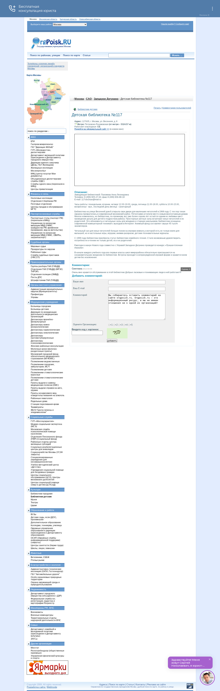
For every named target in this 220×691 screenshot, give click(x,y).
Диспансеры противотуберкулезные (42, 336)
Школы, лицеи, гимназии (43, 548)
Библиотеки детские (87, 109)
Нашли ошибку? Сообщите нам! (175, 24)
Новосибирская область (89, 19)
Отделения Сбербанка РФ (44, 201)
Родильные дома (39, 401)
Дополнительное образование (46, 522)
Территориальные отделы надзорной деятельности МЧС (46, 619)
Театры (34, 502)
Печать (157, 108)
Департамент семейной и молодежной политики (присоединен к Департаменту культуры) (46, 632)
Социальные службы (41, 417)
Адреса (103, 684)
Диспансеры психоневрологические (42, 342)
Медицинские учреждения (44, 302)
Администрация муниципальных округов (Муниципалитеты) (47, 290)
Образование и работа (42, 510)
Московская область (48, 19)
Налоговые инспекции (41, 198)
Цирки (34, 505)
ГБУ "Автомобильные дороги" (45, 574)
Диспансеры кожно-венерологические (40, 325)
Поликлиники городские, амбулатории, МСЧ (42, 365)
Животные (36, 553)
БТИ (33, 141)
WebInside (52, 687)
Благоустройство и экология (45, 565)
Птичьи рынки (37, 560)
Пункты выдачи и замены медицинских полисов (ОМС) (45, 384)
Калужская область (68, 19)
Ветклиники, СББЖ (40, 557)
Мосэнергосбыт (38, 171)
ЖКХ (33, 137)
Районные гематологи (41, 398)
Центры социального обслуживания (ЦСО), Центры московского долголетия (45, 477)
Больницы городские (41, 306)
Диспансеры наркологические (45, 330)
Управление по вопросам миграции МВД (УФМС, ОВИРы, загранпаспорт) (46, 235)
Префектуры (37, 294)
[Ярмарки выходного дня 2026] (45, 668)
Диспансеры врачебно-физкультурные (42, 320)
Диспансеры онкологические (45, 333)
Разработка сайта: (36, 687)
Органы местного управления (46, 285)
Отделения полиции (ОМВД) (45, 274)
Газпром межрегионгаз (42, 144)
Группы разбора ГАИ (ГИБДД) (45, 266)
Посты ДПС (36, 277)
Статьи (86, 55)
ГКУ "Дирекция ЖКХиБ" (42, 147)
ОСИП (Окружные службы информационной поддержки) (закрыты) (45, 540)
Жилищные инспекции (42, 168)
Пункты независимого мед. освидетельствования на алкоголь (47, 394)
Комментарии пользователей (176, 108)
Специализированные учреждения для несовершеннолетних (42, 459)
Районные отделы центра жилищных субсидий (43, 443)
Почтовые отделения (41, 204)
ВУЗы (33, 514)
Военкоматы (37, 612)
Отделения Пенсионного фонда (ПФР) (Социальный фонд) (46, 438)
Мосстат (35, 648)
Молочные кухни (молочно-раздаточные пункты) (44, 350)
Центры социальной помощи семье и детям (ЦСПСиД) (45, 483)
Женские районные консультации (47, 346)
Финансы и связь (39, 194)
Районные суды (38, 252)
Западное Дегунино (106, 98)
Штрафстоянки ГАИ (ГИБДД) (45, 280)
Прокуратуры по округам (43, 249)
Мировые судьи (38, 246)
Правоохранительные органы (46, 262)
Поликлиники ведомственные (45, 361)
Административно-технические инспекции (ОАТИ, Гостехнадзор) (47, 570)
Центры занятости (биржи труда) (47, 545)
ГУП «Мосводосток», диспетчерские (41, 151)
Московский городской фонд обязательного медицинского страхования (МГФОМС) (45, 356)
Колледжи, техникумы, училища (46, 525)
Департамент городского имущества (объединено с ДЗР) (46, 594)
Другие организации (41, 643)
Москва (79, 98)
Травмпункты (37, 407)
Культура (35, 489)
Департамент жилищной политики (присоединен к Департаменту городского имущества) (47, 157)
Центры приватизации (42, 189)
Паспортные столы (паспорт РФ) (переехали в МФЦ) (47, 219)
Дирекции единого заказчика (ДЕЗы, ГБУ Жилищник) (45, 163)
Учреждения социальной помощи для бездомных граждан (47, 471)
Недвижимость (38, 589)
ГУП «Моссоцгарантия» (42, 421)
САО (89, 98)
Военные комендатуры (42, 615)
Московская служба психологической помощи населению (43, 431)
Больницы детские (40, 309)
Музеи (34, 499)
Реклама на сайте (156, 684)
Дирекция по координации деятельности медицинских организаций (44, 314)
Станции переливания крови (45, 404)
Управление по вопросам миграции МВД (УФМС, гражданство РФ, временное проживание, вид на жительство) (47, 226)
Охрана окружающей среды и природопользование (45, 583)
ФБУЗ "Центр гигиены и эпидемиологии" (42, 411)
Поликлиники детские (41, 369)
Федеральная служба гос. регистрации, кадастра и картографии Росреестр (43, 601)
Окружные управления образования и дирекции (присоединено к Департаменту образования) (46, 531)
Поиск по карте (71, 55)
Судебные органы (40, 242)
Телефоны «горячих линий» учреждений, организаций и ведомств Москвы (46, 66)
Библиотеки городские (42, 494)
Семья (34, 625)
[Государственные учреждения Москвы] (51, 50)
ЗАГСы (34, 639)
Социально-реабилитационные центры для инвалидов (46, 448)
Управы (34, 297)
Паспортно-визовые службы (45, 214)
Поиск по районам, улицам (45, 55)
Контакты (140, 684)
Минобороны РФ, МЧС (42, 608)
